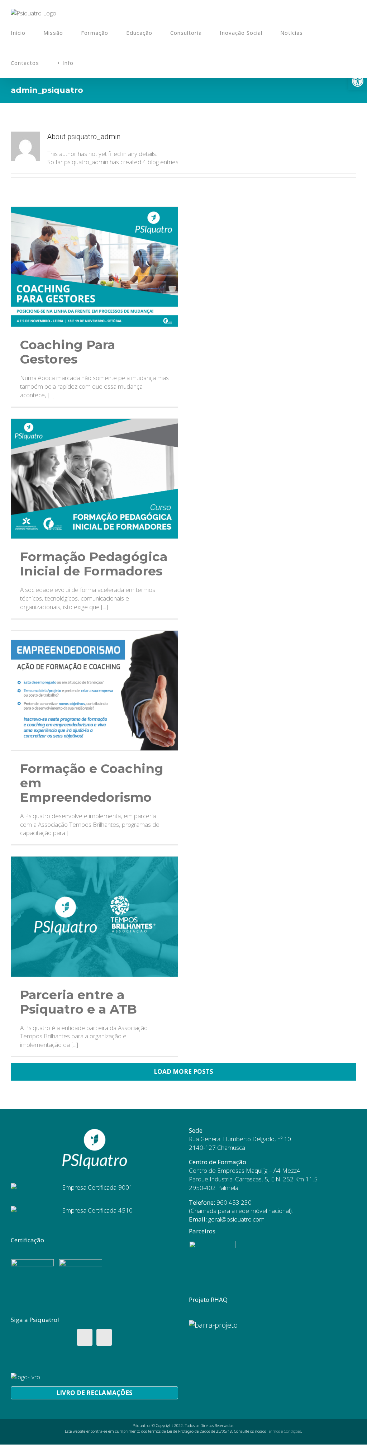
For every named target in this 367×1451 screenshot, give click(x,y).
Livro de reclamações (94, 1393)
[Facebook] (84, 1337)
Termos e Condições (284, 1431)
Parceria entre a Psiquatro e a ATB (78, 1002)
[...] (51, 395)
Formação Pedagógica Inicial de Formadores (93, 564)
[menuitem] (27, 33)
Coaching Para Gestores (67, 352)
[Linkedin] (104, 1337)
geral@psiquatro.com (236, 1219)
